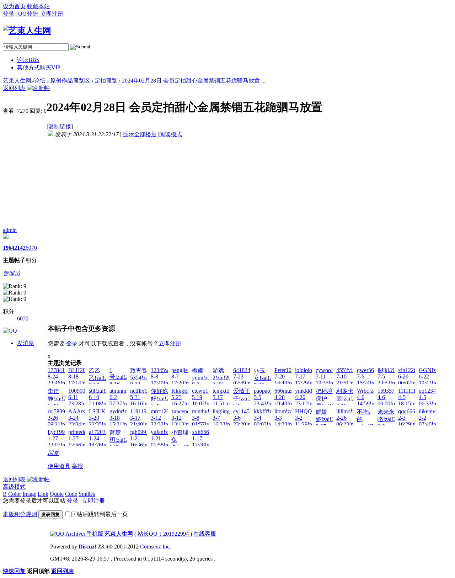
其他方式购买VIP (38, 67)
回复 (53, 453)
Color (14, 494)
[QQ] (57, 534)
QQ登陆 (28, 14)
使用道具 (59, 466)
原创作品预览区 (70, 81)
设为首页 (14, 6)
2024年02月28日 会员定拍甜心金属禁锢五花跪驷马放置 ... (194, 81)
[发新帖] (38, 88)
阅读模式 (170, 134)
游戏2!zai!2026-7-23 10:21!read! (226, 380)
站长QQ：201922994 (163, 534)
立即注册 (170, 343)
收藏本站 (38, 6)
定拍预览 (106, 81)
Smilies (87, 494)
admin (10, 230)
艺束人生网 (17, 81)
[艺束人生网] (27, 30)
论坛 (28, 60)
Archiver (75, 534)
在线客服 (204, 534)
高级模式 (14, 487)
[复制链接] (60, 126)
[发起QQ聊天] (10, 331)
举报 (77, 466)
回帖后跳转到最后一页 (99, 514)
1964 (8, 248)
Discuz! (87, 546)
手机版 (94, 534)
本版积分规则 (20, 514)
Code (71, 494)
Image (29, 494)
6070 (31, 248)
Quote (57, 494)
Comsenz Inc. (155, 546)
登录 (8, 14)
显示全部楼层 (140, 134)
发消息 (25, 343)
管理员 (11, 273)
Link (43, 494)
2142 (20, 248)
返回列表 (14, 88)
